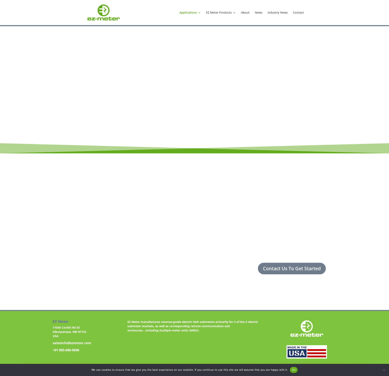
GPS (171, 129)
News (258, 12)
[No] (384, 370)
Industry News (278, 12)
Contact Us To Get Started (292, 268)
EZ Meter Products (219, 12)
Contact (298, 12)
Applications (188, 12)
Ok (294, 369)
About (245, 12)
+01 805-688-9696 (66, 350)
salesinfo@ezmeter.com (72, 343)
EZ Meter (291, 120)
